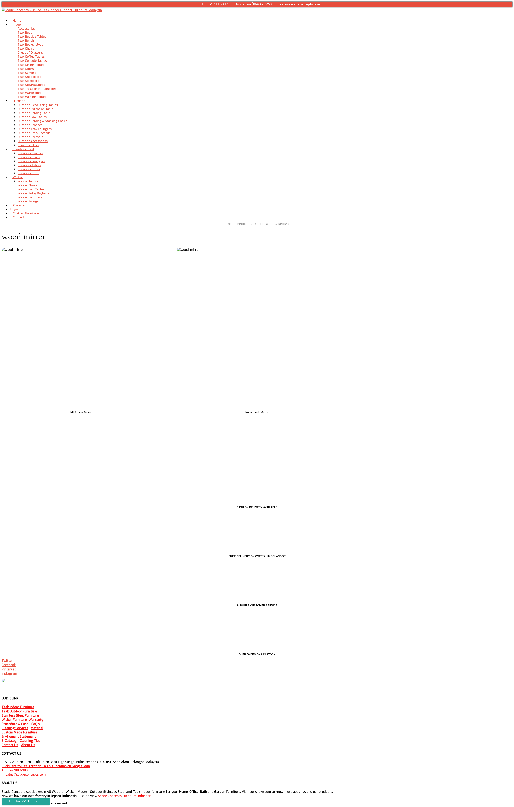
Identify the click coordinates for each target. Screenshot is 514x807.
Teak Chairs (26, 49)
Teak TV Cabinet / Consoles (37, 89)
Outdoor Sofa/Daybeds (34, 133)
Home (228, 224)
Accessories (26, 29)
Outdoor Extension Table (35, 109)
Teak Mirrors (27, 73)
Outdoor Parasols (30, 137)
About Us (28, 745)
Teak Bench (26, 41)
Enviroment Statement (19, 736)
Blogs (14, 209)
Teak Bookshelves (30, 45)
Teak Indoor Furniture (18, 707)
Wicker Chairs (27, 185)
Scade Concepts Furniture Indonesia (125, 796)
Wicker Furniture (14, 720)
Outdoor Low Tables (32, 117)
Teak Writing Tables (32, 97)
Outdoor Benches (30, 125)
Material (37, 728)
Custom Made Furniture (19, 732)
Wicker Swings (28, 201)
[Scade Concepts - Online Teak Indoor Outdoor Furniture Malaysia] (52, 10)
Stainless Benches (30, 153)
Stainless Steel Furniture (20, 715)
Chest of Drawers (30, 53)
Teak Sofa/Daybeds (31, 85)
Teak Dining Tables (31, 65)
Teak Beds (25, 33)
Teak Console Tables (32, 61)
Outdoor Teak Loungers (35, 129)
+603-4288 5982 (214, 4)
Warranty (36, 720)
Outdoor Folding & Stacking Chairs (42, 121)
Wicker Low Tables (31, 189)
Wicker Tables (28, 181)
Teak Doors (26, 69)
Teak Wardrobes (29, 93)
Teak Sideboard (28, 81)
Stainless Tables (29, 165)
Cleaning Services (15, 728)
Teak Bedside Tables (32, 37)
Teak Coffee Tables (31, 57)
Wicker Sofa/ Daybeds (33, 193)
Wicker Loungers (30, 197)
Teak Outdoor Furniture (19, 711)
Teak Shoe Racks (29, 77)
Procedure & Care (15, 724)
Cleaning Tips (30, 741)
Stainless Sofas (29, 169)
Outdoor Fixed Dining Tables (38, 105)
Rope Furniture (28, 145)
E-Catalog (9, 741)
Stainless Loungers (31, 161)
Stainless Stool (28, 173)
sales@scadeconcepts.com (300, 4)
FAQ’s (35, 724)
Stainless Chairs (29, 157)
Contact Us (10, 745)
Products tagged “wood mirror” (262, 224)
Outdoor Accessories (33, 141)
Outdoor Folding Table (34, 113)
